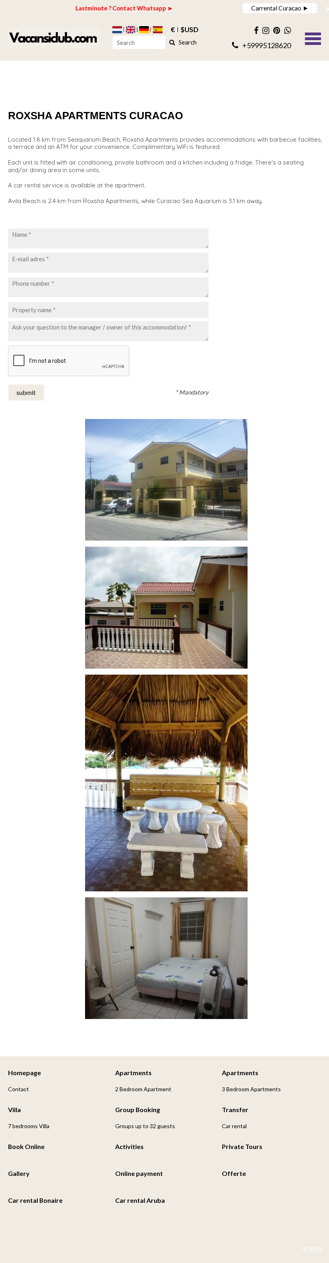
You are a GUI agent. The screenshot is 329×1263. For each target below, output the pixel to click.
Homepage (24, 1072)
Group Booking (137, 1109)
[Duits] (144, 29)
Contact (18, 1089)
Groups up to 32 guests (145, 1126)
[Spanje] (157, 29)
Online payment (139, 1173)
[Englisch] (131, 29)
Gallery (19, 1173)
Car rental (234, 1126)
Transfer (235, 1109)
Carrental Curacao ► (280, 8)
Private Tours (242, 1146)
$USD (190, 29)
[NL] (117, 29)
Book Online (26, 1146)
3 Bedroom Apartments (251, 1089)
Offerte (234, 1173)
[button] (313, 38)
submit (26, 392)
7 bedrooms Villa (28, 1126)
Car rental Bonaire (35, 1200)
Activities (129, 1146)
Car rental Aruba (140, 1200)
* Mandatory (192, 392)
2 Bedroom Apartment (143, 1089)
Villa (14, 1109)
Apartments (133, 1072)
